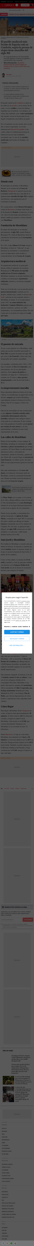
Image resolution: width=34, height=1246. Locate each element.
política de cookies (21, 620)
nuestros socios (26, 601)
